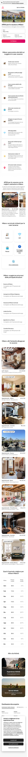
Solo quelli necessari (13, 744)
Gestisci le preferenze (13, 747)
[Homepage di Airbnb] (3, 7)
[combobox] (13, 32)
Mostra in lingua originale (17, 3)
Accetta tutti (13, 740)
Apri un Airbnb (20, 7)
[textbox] (7, 37)
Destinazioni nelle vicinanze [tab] (8, 707)
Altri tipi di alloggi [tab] (21, 707)
